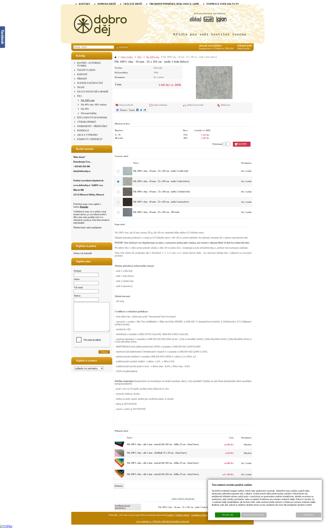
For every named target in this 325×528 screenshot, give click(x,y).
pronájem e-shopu (199, 515)
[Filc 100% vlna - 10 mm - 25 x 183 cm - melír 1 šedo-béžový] (214, 82)
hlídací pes (225, 105)
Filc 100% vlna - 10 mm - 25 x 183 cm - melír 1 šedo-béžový (161, 181)
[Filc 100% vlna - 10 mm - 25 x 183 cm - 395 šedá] (127, 215)
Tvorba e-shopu (182, 515)
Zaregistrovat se (206, 48)
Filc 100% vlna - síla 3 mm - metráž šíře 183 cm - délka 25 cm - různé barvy (163, 474)
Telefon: (77, 295)
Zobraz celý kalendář (82, 253)
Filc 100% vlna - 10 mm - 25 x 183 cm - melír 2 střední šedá (161, 191)
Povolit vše (227, 515)
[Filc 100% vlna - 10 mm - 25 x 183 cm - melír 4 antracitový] (127, 205)
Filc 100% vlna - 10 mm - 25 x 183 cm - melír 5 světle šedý (160, 171)
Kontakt (84, 207)
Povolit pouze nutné (254, 515)
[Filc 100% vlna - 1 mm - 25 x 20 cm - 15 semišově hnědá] (119, 456)
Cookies (170, 515)
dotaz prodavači (126, 105)
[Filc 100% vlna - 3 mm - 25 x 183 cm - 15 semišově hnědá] (119, 478)
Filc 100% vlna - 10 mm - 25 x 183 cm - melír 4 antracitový (161, 201)
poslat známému (160, 105)
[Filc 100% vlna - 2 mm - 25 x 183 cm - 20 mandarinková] (119, 467)
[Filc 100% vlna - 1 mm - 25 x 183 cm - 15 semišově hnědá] (119, 447)
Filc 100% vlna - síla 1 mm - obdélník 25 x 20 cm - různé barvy (157, 453)
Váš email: (78, 287)
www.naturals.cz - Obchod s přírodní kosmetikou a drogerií (162, 521)
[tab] (119, 486)
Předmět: (78, 271)
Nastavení (309, 515)
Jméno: (77, 279)
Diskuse (119, 486)
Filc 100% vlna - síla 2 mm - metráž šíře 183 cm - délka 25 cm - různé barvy (163, 463)
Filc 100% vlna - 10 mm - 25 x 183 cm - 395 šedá (156, 212)
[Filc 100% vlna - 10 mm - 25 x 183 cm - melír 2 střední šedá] (127, 195)
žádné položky (243, 48)
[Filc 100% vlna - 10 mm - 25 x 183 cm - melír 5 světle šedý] (127, 174)
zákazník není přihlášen (210, 45)
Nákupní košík (244, 45)
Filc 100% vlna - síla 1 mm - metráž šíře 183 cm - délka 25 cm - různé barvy (163, 444)
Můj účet (230, 48)
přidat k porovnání (195, 105)
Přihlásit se (219, 48)
